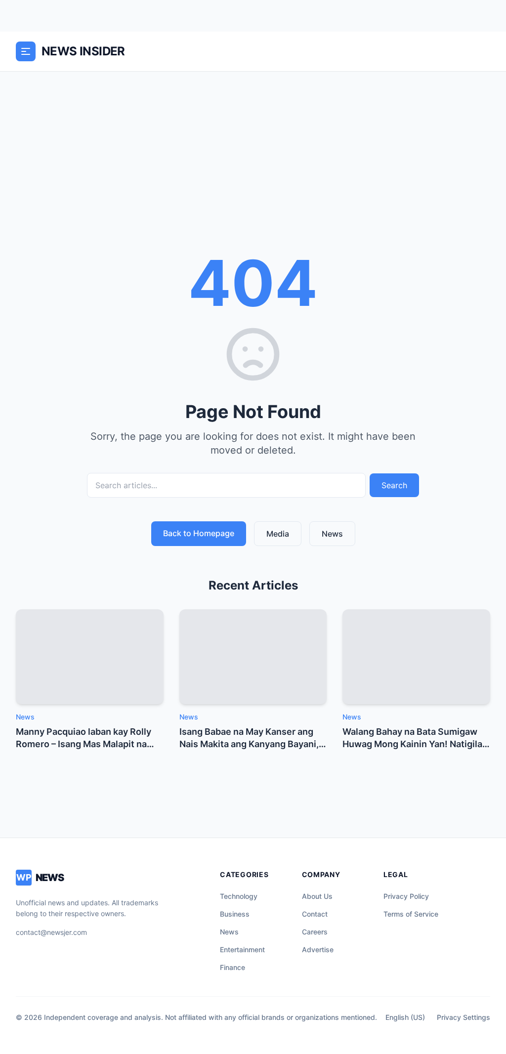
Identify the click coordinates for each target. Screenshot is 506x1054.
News (332, 534)
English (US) (405, 1017)
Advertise (318, 949)
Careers (315, 932)
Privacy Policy (406, 896)
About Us (317, 896)
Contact (315, 914)
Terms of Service (410, 914)
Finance (232, 967)
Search (394, 485)
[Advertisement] (253, 146)
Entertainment (242, 949)
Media (277, 534)
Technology (238, 896)
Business (235, 914)
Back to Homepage (198, 533)
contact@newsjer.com (51, 932)
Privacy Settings (463, 1017)
